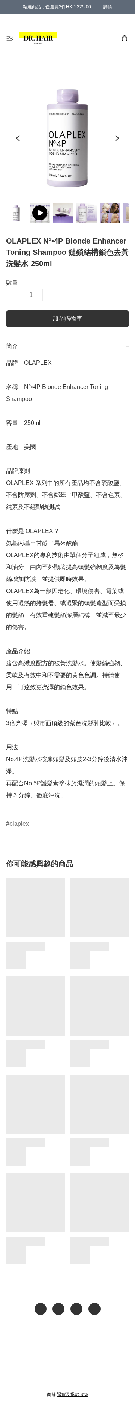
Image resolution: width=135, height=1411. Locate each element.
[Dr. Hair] (38, 38)
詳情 (107, 6)
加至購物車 (67, 318)
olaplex (19, 824)
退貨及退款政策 (72, 1394)
